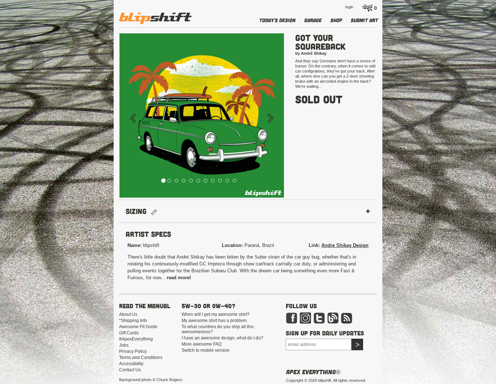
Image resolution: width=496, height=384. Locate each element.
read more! (179, 277)
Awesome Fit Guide (138, 326)
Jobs (124, 345)
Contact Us (130, 369)
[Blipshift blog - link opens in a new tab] (333, 317)
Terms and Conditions (140, 357)
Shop (336, 20)
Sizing (138, 211)
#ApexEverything (136, 339)
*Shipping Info (133, 320)
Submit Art (364, 20)
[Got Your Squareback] (201, 115)
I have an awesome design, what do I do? (222, 337)
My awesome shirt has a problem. (215, 320)
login (349, 7)
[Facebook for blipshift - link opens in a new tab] (291, 317)
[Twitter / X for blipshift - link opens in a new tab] (319, 317)
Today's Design (277, 20)
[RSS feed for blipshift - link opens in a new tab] (347, 317)
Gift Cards (129, 332)
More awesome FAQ (201, 344)
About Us (128, 314)
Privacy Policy (133, 351)
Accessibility (131, 363)
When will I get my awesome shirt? (215, 314)
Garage (313, 20)
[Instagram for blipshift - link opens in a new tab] (305, 317)
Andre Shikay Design (345, 245)
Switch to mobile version (205, 350)
